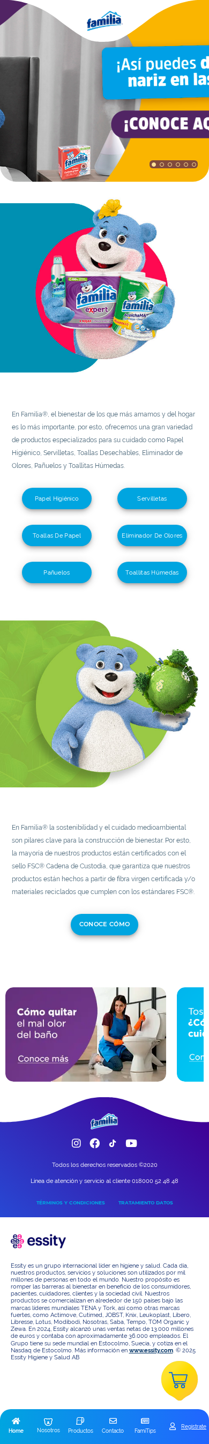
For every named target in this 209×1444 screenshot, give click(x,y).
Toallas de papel (57, 535)
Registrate (193, 1426)
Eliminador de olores (152, 535)
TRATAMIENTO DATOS (145, 1202)
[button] (16, 1426)
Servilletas (152, 498)
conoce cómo (104, 924)
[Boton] (154, 164)
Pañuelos (56, 572)
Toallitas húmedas (151, 572)
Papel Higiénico (57, 498)
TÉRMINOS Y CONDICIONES (70, 1202)
